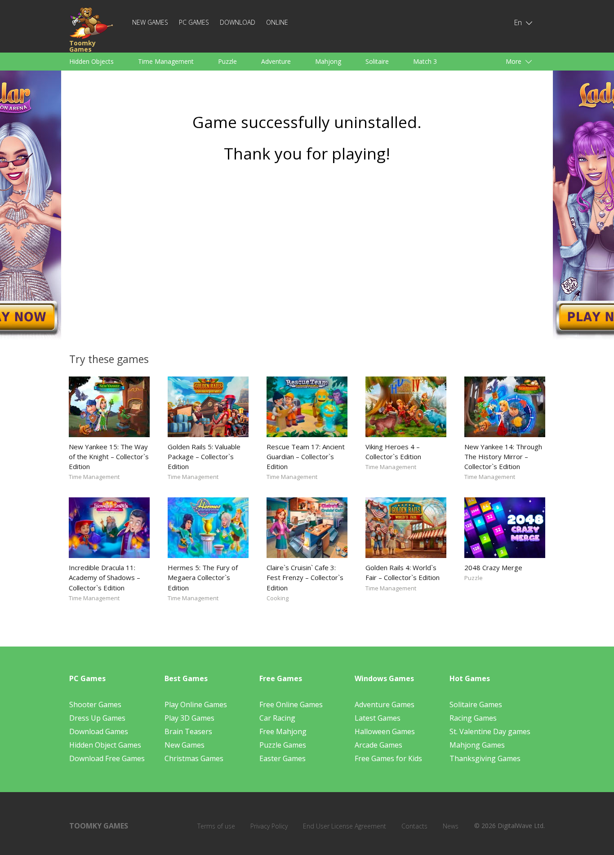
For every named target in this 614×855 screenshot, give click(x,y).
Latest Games (377, 718)
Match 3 (425, 61)
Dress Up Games (97, 718)
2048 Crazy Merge (493, 567)
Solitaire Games (475, 704)
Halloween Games (385, 731)
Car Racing (277, 718)
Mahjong (328, 61)
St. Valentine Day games (489, 731)
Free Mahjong (283, 731)
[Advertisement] (307, 255)
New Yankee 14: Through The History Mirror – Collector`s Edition (503, 456)
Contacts (414, 826)
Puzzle (227, 61)
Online (277, 22)
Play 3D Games (189, 718)
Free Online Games (291, 704)
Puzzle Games (282, 745)
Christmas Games (194, 758)
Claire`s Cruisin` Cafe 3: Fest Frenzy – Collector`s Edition (305, 577)
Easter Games (282, 758)
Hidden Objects (91, 61)
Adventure (276, 61)
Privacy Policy (269, 826)
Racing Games (473, 718)
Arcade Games (378, 745)
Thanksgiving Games (485, 758)
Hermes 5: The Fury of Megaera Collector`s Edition (203, 577)
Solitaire (377, 61)
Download (237, 22)
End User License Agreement (344, 826)
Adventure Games (384, 704)
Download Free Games (107, 758)
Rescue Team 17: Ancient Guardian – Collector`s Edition (306, 456)
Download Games (98, 731)
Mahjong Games (477, 745)
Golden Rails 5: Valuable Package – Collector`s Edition (204, 456)
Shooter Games (95, 704)
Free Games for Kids (388, 758)
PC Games (194, 22)
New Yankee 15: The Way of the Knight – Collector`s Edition (109, 456)
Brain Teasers (188, 731)
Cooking (278, 598)
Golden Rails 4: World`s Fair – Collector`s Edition (402, 572)
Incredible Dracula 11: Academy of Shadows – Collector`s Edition (104, 577)
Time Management (166, 61)
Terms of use (216, 826)
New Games (150, 22)
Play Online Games (196, 704)
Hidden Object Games (105, 745)
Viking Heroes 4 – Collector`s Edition (393, 451)
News (450, 826)
